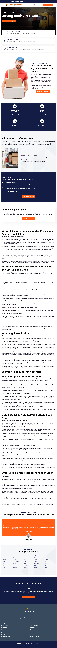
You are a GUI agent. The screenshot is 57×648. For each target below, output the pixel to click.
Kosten (38, 498)
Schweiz (3, 380)
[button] (34, 5)
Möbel (43, 249)
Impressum (27, 645)
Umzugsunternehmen (43, 239)
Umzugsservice (43, 242)
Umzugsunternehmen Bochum (23, 643)
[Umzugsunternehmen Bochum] (14, 4)
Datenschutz (34, 645)
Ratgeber (22, 645)
